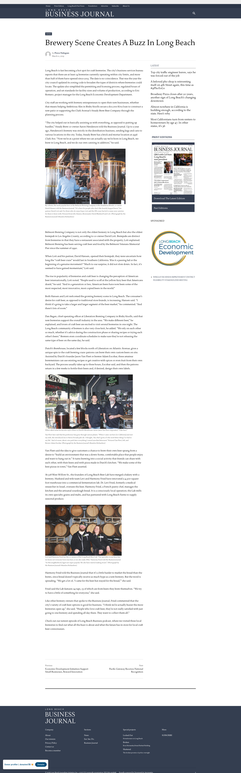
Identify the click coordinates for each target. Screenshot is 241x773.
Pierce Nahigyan (62, 53)
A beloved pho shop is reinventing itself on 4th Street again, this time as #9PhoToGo (172, 85)
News (48, 34)
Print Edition (59, 6)
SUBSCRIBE (167, 735)
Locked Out (133, 737)
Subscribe (115, 6)
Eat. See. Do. (89, 739)
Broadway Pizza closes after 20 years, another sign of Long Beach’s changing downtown (173, 97)
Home (48, 6)
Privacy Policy (51, 743)
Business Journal (91, 743)
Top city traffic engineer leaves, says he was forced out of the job (173, 74)
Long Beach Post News (76, 6)
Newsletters (92, 6)
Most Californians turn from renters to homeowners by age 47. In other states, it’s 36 (173, 123)
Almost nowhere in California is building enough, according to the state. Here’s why (171, 110)
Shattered (136, 751)
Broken (136, 744)
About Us (126, 6)
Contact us (49, 747)
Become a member (53, 750)
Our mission (50, 739)
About (47, 735)
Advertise (104, 6)
